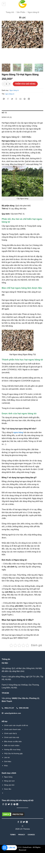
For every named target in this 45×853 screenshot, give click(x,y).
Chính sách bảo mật (11, 737)
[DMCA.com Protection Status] (13, 814)
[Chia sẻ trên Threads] (16, 99)
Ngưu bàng (8, 777)
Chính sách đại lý (10, 733)
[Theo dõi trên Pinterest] (14, 804)
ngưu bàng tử (9, 94)
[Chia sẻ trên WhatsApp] (4, 99)
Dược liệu (7, 789)
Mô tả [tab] (4, 113)
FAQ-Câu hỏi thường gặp (13, 753)
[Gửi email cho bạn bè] (20, 99)
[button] (4, 4)
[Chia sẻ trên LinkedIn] (29, 99)
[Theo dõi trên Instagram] (6, 804)
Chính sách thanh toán (12, 729)
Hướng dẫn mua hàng (12, 749)
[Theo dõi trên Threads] (11, 804)
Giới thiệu (7, 761)
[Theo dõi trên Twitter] (9, 804)
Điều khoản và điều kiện (13, 741)
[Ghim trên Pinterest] (25, 99)
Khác (6, 765)
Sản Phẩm (20, 12)
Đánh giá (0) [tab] (7, 117)
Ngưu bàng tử (33, 12)
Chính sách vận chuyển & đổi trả (16, 725)
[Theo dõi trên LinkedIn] (17, 804)
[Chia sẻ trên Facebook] (8, 99)
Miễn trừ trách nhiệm (11, 745)
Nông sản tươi (9, 781)
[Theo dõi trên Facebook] (3, 804)
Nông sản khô (9, 785)
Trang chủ (10, 12)
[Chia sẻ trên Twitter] (12, 99)
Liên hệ (7, 757)
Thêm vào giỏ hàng (25, 84)
